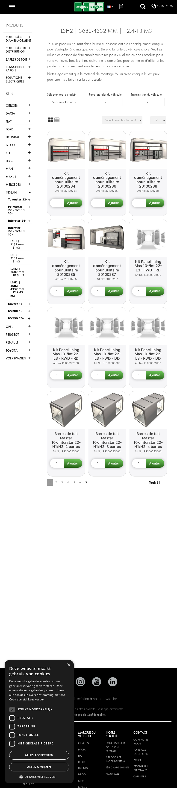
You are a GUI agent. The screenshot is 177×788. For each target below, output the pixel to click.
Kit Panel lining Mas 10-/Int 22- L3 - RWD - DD (148, 354)
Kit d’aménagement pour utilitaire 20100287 (107, 268)
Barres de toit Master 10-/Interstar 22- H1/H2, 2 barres (66, 440)
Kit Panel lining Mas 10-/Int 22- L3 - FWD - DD (107, 354)
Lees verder (36, 699)
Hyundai (83, 768)
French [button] (110, 6)
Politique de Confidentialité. (89, 715)
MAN (81, 780)
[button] (39, 776)
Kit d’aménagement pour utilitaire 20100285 (66, 268)
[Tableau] (56, 120)
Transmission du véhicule (146, 95)
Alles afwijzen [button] (39, 767)
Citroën (83, 743)
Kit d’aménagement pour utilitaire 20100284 (66, 179)
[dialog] (39, 721)
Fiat (80, 755)
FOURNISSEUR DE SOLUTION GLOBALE (116, 747)
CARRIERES (139, 776)
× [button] (68, 665)
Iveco (82, 774)
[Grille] (50, 119)
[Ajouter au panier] (73, 203)
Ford (81, 762)
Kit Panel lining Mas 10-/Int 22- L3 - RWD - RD (66, 354)
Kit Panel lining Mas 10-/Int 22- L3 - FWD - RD (148, 265)
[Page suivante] (86, 482)
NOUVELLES (112, 773)
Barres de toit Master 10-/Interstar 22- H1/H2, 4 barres (148, 440)
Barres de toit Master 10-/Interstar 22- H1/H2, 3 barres (107, 440)
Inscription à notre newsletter (95, 698)
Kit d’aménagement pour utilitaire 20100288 (148, 179)
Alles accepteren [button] (39, 755)
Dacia (82, 749)
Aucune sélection (63, 102)
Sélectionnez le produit (61, 95)
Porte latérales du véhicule (105, 95)
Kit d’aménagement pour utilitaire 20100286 (107, 179)
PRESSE (137, 760)
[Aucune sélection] (106, 102)
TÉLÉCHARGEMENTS (117, 767)
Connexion (164, 6)
